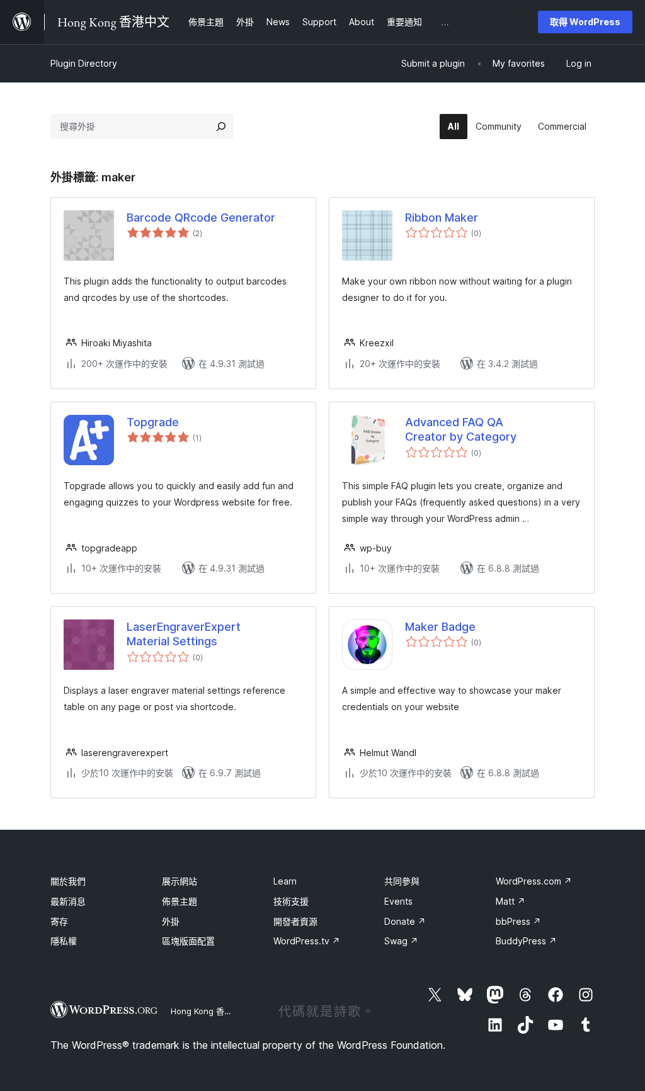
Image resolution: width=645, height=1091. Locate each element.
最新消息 (68, 901)
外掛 (171, 921)
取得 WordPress (585, 21)
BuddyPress (526, 941)
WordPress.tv (306, 941)
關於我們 (68, 881)
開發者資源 (295, 921)
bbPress (518, 921)
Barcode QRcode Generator (201, 217)
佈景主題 (179, 901)
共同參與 (402, 881)
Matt (510, 901)
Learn (285, 881)
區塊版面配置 (188, 941)
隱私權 (63, 941)
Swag (401, 941)
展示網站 (179, 881)
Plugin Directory (83, 63)
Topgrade (153, 422)
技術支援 (291, 901)
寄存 (59, 921)
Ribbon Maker (441, 217)
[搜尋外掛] (221, 126)
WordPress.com (534, 881)
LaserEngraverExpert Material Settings (184, 634)
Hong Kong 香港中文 (210, 1011)
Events (398, 901)
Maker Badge (440, 626)
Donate (405, 921)
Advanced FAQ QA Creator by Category (461, 429)
